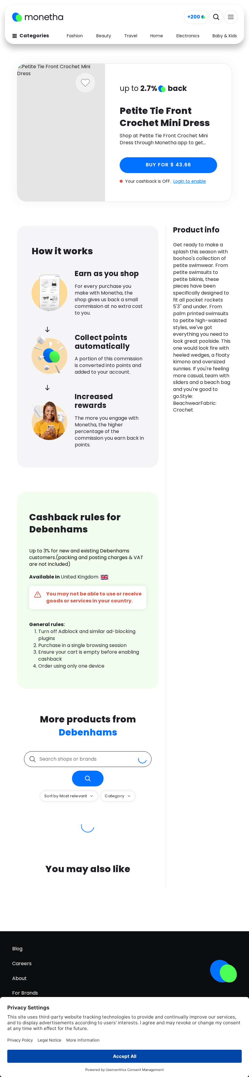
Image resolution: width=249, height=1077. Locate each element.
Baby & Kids (225, 36)
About (19, 978)
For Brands (25, 992)
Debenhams (88, 732)
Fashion (75, 36)
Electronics (188, 36)
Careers (22, 963)
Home (156, 36)
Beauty (103, 36)
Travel (130, 36)
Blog (17, 948)
